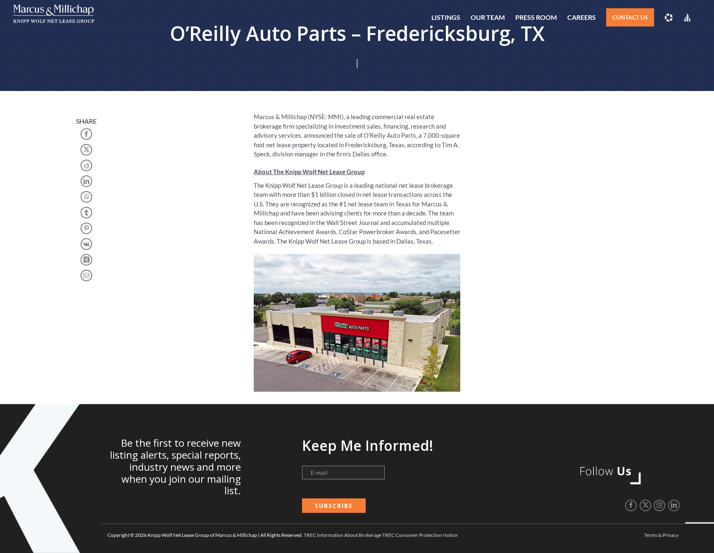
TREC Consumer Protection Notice (419, 535)
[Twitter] (645, 505)
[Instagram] (659, 505)
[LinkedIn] (674, 505)
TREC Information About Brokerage (342, 535)
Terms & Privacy (661, 535)
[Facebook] (631, 505)
